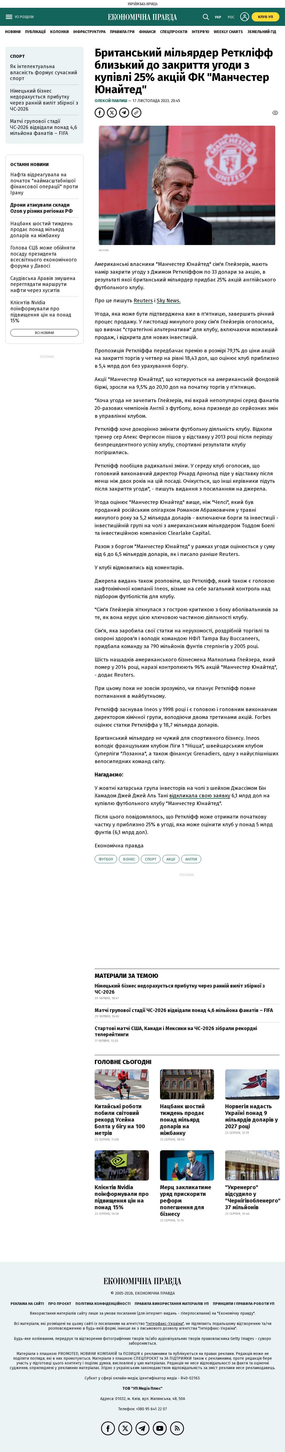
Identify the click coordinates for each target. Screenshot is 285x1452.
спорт (150, 859)
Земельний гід (261, 31)
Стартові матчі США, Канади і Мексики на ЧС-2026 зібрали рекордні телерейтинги (176, 1031)
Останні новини (29, 164)
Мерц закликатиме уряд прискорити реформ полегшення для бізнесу (185, 1200)
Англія (191, 859)
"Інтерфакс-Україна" (165, 1323)
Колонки (59, 31)
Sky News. (169, 300)
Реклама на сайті (27, 1304)
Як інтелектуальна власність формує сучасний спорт (43, 72)
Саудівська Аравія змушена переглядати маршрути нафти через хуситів (42, 284)
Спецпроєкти (173, 31)
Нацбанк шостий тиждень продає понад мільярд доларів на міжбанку (182, 1119)
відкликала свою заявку (199, 795)
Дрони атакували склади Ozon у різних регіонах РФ (41, 208)
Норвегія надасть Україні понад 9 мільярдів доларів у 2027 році (251, 1116)
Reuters (143, 300)
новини (13, 31)
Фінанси (147, 31)
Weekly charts (228, 31)
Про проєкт (59, 1304)
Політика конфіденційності (103, 1304)
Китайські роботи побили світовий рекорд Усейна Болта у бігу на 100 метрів (120, 1119)
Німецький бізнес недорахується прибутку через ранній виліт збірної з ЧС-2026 (180, 989)
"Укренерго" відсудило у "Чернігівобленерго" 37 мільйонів (253, 1197)
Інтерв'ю (200, 31)
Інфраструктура (89, 31)
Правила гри (122, 31)
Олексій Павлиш (111, 100)
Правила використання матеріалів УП (172, 1304)
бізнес (129, 859)
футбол (106, 859)
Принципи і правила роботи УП (243, 1304)
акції (170, 859)
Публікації (35, 31)
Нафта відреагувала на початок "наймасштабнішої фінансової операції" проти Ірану (44, 184)
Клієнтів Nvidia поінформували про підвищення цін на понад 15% (122, 1197)
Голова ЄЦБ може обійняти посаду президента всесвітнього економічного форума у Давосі (43, 257)
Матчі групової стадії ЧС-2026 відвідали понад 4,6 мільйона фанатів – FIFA (184, 1010)
